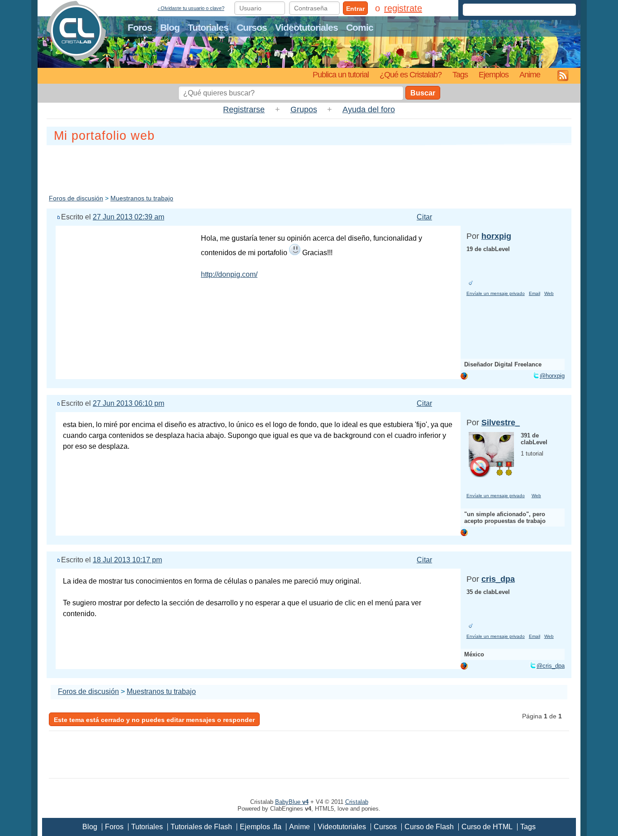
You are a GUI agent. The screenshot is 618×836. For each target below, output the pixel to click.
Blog (170, 27)
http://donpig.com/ (229, 274)
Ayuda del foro (368, 109)
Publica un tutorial (341, 74)
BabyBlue (292, 801)
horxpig (496, 236)
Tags (460, 74)
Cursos (252, 27)
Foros (140, 27)
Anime (529, 74)
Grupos (303, 109)
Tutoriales (208, 27)
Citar (424, 217)
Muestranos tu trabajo (141, 198)
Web (549, 293)
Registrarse (244, 109)
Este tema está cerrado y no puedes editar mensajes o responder (154, 719)
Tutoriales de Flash (201, 827)
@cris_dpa (551, 665)
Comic (359, 27)
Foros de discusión (76, 198)
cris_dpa (498, 579)
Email (534, 293)
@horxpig (552, 375)
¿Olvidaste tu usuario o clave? (190, 8)
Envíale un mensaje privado (495, 293)
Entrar (355, 8)
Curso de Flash (429, 827)
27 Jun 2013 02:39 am (128, 217)
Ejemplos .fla (260, 827)
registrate (403, 8)
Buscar (422, 93)
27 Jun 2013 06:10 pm (128, 403)
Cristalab (356, 801)
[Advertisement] (309, 167)
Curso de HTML (487, 827)
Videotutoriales (306, 27)
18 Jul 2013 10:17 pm (127, 560)
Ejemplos (494, 74)
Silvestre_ (500, 422)
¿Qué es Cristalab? (411, 74)
